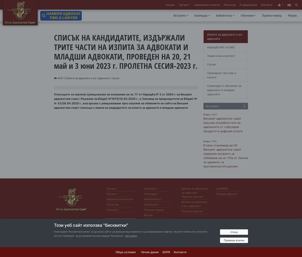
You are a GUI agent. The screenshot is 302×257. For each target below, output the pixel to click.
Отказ (234, 232)
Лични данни (150, 252)
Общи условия (126, 252)
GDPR (166, 252)
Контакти (180, 252)
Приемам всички (234, 240)
